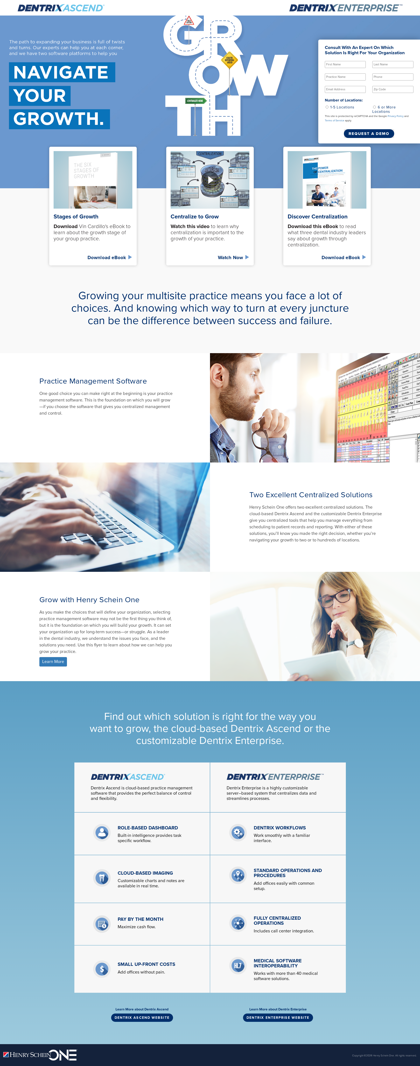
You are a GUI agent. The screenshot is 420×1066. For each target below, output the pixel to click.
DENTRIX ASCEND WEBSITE (142, 1017)
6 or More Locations (384, 109)
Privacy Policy (396, 116)
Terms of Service (334, 120)
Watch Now (231, 257)
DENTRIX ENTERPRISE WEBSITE (278, 1017)
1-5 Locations (341, 107)
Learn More (53, 661)
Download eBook (108, 257)
